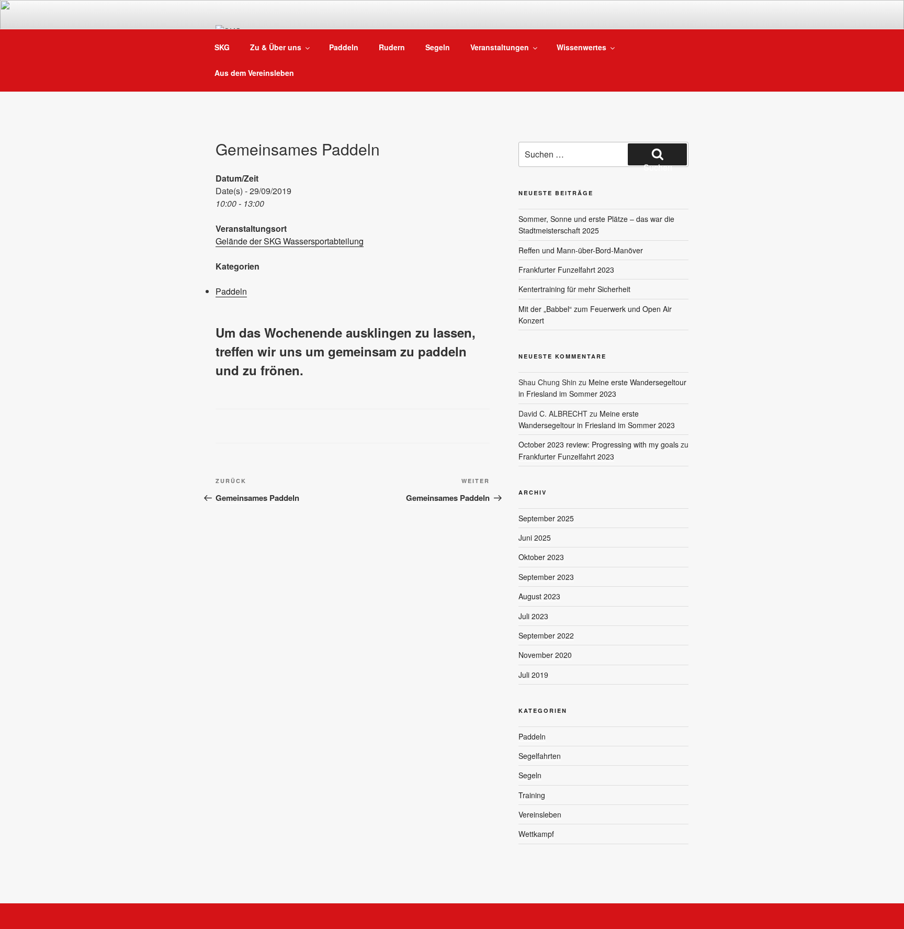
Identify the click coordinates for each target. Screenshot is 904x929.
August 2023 (539, 596)
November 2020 (545, 655)
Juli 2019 (533, 674)
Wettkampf (536, 834)
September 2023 (546, 577)
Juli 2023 (533, 616)
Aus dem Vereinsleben (254, 73)
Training (531, 795)
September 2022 (546, 635)
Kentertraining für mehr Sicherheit (574, 289)
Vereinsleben (539, 814)
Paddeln (343, 47)
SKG (222, 47)
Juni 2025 (534, 537)
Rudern (392, 47)
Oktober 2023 (541, 557)
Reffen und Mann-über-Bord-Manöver (580, 250)
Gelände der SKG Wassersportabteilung (290, 241)
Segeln (437, 47)
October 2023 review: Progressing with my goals (598, 444)
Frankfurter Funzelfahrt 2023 (566, 269)
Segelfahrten (539, 756)
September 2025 (546, 518)
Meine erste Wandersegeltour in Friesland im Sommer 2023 (602, 388)
